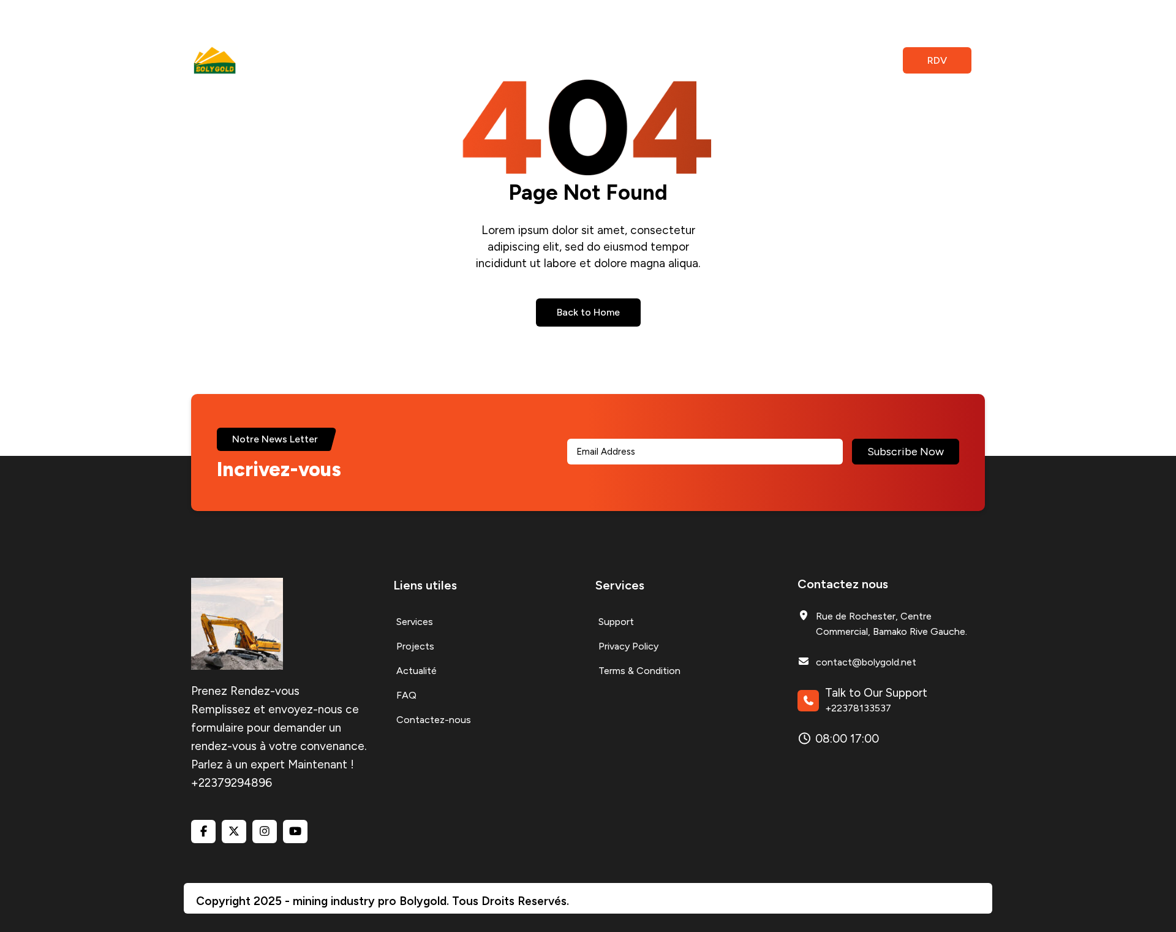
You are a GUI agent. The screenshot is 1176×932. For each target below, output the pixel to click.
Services (355, 60)
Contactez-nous (604, 60)
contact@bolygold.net (866, 662)
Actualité (480, 60)
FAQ (533, 60)
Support (616, 621)
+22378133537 (858, 708)
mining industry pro (346, 901)
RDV (937, 60)
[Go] (823, 61)
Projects (417, 60)
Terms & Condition (639, 670)
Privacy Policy (628, 646)
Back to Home (588, 312)
